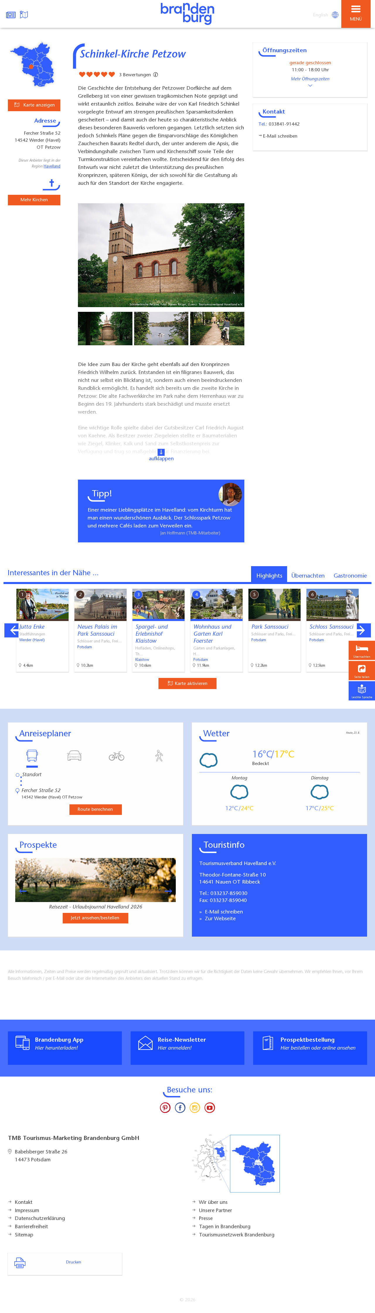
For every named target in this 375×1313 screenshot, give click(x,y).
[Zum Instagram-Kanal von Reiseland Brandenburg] (195, 1109)
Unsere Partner (215, 1211)
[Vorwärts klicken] (171, 891)
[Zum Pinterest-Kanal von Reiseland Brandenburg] (165, 1109)
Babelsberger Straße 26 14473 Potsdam (41, 1156)
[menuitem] (321, 15)
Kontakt (23, 1202)
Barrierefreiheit (31, 1227)
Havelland (52, 166)
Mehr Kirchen (34, 200)
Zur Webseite (219, 919)
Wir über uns (213, 1202)
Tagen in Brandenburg (224, 1227)
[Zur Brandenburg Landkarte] (236, 1166)
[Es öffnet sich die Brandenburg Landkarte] (24, 14)
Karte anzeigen (38, 105)
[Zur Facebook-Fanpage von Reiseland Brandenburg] (180, 1109)
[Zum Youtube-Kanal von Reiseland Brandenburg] (209, 1109)
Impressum (27, 1211)
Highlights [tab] (269, 576)
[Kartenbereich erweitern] (366, 585)
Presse (206, 1218)
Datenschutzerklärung (40, 1218)
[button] (362, 670)
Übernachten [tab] (308, 576)
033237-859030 (228, 893)
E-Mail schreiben (223, 912)
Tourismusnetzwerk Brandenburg (237, 1235)
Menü (356, 19)
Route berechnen (95, 809)
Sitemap (24, 1235)
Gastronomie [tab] (350, 576)
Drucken (73, 1262)
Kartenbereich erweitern (337, 585)
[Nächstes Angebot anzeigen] (364, 630)
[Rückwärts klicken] (20, 891)
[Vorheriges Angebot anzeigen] (11, 630)
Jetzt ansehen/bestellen (95, 918)
